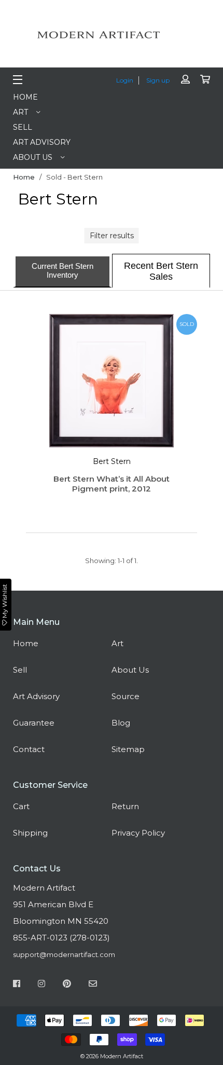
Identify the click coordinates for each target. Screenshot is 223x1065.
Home (25, 97)
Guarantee (33, 723)
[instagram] (41, 985)
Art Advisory (42, 142)
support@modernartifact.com (64, 954)
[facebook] (16, 985)
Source (126, 696)
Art (20, 112)
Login (124, 80)
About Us (32, 157)
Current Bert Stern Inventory (62, 270)
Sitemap (128, 749)
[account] (185, 80)
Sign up (158, 80)
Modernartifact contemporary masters (111, 35)
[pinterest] (67, 985)
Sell (22, 127)
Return (125, 806)
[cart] (205, 80)
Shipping (30, 833)
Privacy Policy (138, 833)
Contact (29, 749)
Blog (121, 723)
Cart (21, 806)
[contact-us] (93, 985)
